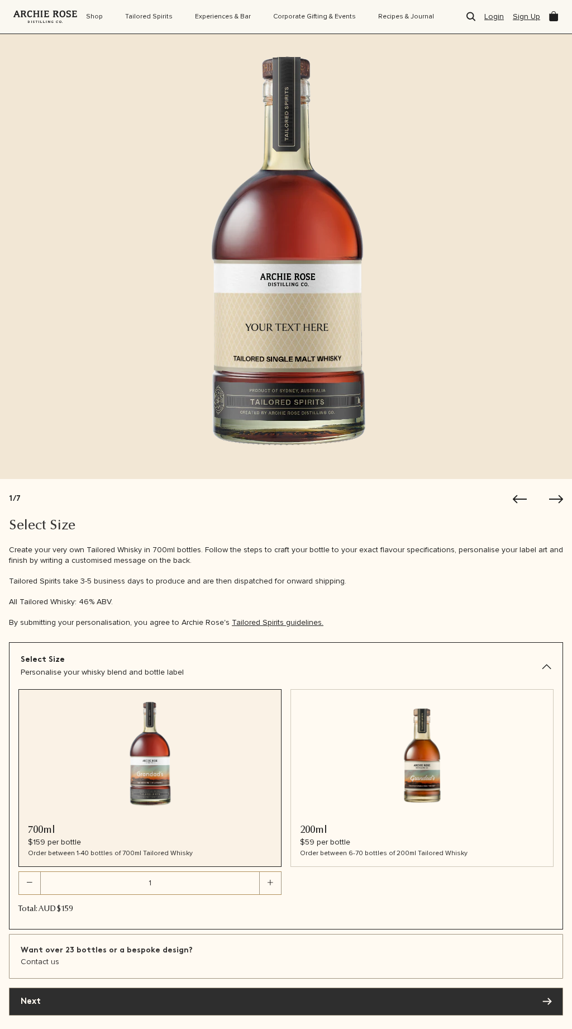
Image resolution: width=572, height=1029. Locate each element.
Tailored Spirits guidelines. (277, 623)
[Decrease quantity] (29, 883)
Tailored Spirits (149, 16)
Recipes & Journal (406, 16)
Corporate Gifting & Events (314, 16)
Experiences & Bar (223, 16)
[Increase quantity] (270, 883)
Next (31, 1002)
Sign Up (526, 17)
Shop (94, 16)
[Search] (470, 17)
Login (494, 17)
